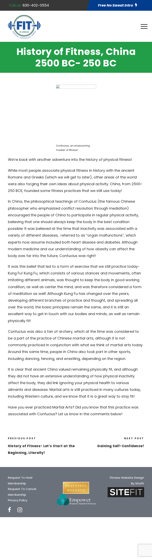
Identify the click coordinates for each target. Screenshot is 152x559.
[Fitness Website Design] (126, 492)
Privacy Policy (17, 500)
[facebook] (9, 510)
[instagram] (19, 510)
